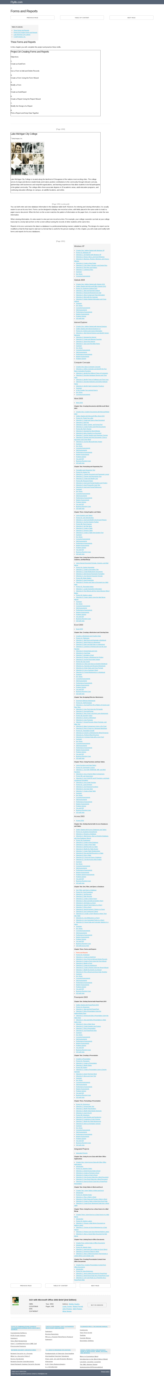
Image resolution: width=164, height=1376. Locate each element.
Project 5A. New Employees (84, 1271)
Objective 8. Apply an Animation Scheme (88, 1123)
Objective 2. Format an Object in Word (87, 1251)
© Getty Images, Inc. (20, 37)
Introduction (79, 1166)
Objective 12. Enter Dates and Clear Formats (89, 668)
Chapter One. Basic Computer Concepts (88, 367)
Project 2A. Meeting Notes (84, 1195)
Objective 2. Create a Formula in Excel (87, 1173)
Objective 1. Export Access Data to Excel (88, 1171)
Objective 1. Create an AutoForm (86, 957)
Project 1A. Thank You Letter (84, 418)
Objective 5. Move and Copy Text (86, 1076)
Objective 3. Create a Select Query (86, 898)
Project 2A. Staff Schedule (84, 703)
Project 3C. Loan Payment (84, 784)
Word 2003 (79, 402)
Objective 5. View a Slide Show (85, 1024)
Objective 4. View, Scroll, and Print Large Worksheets (92, 713)
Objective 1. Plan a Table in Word (86, 1197)
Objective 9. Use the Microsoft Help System (89, 442)
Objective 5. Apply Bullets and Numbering (88, 1117)
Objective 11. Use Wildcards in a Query (88, 918)
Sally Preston (77, 1309)
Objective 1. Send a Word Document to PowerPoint (91, 1273)
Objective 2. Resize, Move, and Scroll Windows (90, 257)
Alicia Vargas (67, 1311)
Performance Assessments (84, 312)
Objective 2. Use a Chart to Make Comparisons (90, 774)
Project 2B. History (81, 1067)
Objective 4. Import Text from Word (86, 1074)
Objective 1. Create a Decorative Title (87, 569)
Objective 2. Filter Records (84, 896)
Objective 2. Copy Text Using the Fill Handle (89, 709)
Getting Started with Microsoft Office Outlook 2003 (91, 286)
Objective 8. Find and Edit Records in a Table (89, 853)
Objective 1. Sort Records (83, 894)
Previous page (32, 17)
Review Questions (52, 1334)
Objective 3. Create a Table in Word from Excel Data (91, 1201)
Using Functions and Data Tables (86, 765)
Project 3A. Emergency (83, 1104)
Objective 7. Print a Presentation (85, 1028)
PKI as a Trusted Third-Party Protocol (59, 1337)
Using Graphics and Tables (84, 515)
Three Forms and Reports (21, 30)
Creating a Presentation (83, 1059)
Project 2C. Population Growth (85, 730)
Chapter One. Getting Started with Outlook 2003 (90, 284)
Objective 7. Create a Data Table (86, 791)
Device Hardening (17, 1359)
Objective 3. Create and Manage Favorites (89, 339)
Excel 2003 (79, 629)
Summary (79, 272)
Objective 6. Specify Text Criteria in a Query (89, 905)
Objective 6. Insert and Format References (89, 487)
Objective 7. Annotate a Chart (85, 655)
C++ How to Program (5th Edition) (58, 1350)
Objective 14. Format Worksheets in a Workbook (90, 672)
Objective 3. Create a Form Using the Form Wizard (91, 961)
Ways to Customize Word (89, 1356)
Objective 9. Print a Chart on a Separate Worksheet (91, 728)
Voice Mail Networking (19, 1341)
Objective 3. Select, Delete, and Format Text (89, 424)
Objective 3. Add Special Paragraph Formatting (90, 574)
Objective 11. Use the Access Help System (89, 859)
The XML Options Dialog (88, 1364)
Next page (131, 17)
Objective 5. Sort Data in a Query (86, 903)
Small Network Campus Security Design (25, 1364)
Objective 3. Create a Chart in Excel (87, 1175)
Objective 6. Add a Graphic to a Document (88, 433)
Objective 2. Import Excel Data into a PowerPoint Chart (92, 1275)
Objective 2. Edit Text (82, 422)
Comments (84, 1330)
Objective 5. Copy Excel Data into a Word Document (92, 1179)
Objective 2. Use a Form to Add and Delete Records (91, 959)
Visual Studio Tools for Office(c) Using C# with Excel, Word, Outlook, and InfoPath (94, 1351)
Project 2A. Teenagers (82, 1061)
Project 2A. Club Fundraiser (84, 892)
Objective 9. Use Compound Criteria (87, 911)
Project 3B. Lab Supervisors (84, 776)
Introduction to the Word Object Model (94, 1359)
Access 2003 (80, 820)
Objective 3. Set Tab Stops (84, 526)
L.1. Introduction (51, 1367)
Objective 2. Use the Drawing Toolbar (87, 522)
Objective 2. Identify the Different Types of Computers (92, 373)
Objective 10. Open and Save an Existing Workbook (91, 664)
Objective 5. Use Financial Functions (87, 787)
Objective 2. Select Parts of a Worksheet (88, 642)
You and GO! (80, 459)
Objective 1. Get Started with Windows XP (88, 255)
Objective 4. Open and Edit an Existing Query (89, 901)
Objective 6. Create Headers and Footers (88, 1026)
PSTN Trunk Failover (18, 1335)
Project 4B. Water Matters (83, 578)
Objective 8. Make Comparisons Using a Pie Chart (91, 726)
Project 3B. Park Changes (84, 524)
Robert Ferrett (78, 1306)
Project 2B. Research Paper (84, 481)
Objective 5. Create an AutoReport (86, 965)
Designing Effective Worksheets (85, 700)
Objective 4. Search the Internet (85, 341)
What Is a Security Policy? (20, 1356)
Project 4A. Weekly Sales (83, 1247)
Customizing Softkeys (19, 1333)
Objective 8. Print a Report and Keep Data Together (91, 972)
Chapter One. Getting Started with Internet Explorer (91, 326)
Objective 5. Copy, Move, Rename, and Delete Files (91, 265)
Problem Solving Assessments (85, 874)
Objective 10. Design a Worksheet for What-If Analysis (92, 733)
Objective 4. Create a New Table (86, 844)
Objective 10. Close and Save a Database (88, 857)
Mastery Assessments (82, 314)
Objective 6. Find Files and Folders (86, 267)
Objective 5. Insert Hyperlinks (85, 580)
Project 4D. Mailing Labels (84, 595)
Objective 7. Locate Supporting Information (89, 589)
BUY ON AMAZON (97, 1305)
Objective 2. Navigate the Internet (86, 337)
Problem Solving (81, 316)
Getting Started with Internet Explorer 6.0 (88, 329)
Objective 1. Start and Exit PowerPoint (87, 1009)
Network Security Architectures (23, 1350)
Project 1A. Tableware (82, 638)
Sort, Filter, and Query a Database (86, 890)
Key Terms (79, 274)
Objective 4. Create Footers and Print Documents (91, 427)
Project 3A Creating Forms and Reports (25, 32)
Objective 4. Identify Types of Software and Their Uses (92, 379)
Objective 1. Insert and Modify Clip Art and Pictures (91, 520)
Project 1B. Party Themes (83, 429)
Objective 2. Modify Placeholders (86, 1108)
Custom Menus (85, 1338)
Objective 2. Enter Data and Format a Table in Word (91, 1199)
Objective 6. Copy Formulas (84, 720)
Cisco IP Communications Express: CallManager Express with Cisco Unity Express (25, 1328)
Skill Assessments (81, 310)
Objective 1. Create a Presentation (86, 1063)
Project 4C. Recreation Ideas (84, 586)
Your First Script (86, 1333)
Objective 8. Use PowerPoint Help (86, 1030)
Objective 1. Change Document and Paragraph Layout (92, 474)
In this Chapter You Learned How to (87, 390)
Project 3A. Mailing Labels (84, 1221)
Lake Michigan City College (22, 34)
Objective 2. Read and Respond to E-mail (88, 293)
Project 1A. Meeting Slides (84, 1168)
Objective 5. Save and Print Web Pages (88, 344)
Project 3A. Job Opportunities (85, 518)
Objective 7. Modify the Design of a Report (89, 970)
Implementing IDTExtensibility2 (91, 1367)
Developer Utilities (87, 1341)
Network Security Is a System (22, 1353)
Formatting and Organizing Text (85, 470)
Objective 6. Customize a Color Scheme (88, 1119)
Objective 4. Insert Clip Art (84, 1113)
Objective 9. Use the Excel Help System (88, 659)
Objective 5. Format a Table (84, 530)
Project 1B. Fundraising (83, 840)
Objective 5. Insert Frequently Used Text (88, 485)
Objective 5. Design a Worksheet (86, 718)
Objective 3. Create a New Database (87, 842)
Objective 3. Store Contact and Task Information (90, 295)
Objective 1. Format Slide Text (85, 1106)
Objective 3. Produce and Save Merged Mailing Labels (92, 1232)
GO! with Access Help (82, 946)
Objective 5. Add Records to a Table (87, 847)
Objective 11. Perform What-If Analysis (87, 735)
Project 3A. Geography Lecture (85, 767)
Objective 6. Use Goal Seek (84, 789)
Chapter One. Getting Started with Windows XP (90, 250)
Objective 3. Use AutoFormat (84, 711)
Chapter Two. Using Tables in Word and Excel (90, 1190)
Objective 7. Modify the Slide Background (88, 1121)
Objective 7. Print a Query (83, 907)
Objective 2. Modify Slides (84, 1065)
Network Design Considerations (22, 1361)
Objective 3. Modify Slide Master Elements (89, 1111)
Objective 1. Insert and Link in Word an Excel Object (91, 1249)
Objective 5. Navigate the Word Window (88, 431)
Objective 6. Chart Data (83, 653)
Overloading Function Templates (57, 1356)
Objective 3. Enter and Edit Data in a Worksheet (90, 644)
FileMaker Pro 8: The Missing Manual (94, 1326)
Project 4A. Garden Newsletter (85, 567)
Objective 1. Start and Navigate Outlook (88, 290)
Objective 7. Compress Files (84, 269)
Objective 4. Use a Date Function (86, 782)
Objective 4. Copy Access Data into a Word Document (92, 1177)
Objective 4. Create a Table (84, 528)
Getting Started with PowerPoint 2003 (87, 1005)
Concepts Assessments (83, 276)
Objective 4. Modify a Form (84, 963)
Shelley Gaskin (74, 1304)
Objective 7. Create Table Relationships (88, 851)
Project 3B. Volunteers (82, 1115)
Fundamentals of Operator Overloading (59, 1353)
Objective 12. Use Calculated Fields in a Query (90, 920)
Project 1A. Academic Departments (86, 832)
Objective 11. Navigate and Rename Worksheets (90, 666)
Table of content (82, 17)
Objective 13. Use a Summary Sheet (87, 670)
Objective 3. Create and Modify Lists (87, 478)
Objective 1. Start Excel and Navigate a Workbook (91, 640)
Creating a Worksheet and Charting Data (88, 636)
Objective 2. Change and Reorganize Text (88, 476)
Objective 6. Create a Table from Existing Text (89, 532)
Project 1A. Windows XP (83, 252)
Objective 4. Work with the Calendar (87, 297)
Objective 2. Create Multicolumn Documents (89, 571)
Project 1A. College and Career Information (89, 331)
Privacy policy (105, 1371)
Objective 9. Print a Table (83, 855)
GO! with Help (80, 318)
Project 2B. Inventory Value (84, 715)
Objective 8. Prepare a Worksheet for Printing (89, 657)
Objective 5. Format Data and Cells (86, 651)
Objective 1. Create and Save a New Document (90, 420)
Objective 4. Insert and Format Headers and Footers (91, 483)
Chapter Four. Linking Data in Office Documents (90, 1243)
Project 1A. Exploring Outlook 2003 (86, 288)
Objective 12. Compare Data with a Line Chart (90, 737)
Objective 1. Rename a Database (86, 834)
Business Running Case (83, 461)
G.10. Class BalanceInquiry (55, 1364)
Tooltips (83, 1335)
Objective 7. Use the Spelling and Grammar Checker (92, 435)
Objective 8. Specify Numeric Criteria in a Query (90, 909)
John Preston (67, 1309)
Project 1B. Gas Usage (83, 661)
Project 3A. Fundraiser (83, 955)
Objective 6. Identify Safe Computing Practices (90, 386)
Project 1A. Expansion (82, 1007)
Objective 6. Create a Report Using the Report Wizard (92, 967)
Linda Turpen (67, 1306)
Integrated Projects (81, 1153)
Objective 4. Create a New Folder (86, 263)
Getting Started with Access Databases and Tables (91, 829)
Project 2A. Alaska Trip (83, 472)
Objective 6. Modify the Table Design (87, 849)
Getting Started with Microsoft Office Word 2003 (90, 416)
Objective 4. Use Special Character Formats (89, 576)
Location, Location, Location (90, 1362)
